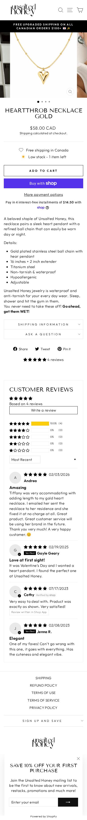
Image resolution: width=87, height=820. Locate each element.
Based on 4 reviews (25, 403)
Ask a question (43, 334)
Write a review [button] (43, 410)
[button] (35, 359)
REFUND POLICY (43, 685)
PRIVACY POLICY (43, 708)
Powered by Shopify (43, 816)
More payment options (43, 194)
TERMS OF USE (43, 693)
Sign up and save (42, 721)
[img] (36, 474)
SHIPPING (43, 678)
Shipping (26, 133)
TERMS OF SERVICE (43, 700)
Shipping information (43, 324)
